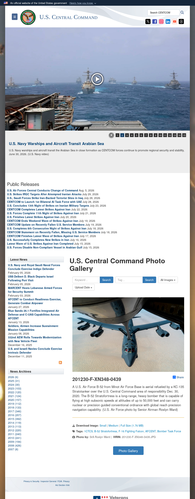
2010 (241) (14, 438)
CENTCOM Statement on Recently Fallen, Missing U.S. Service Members (53, 232)
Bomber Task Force (169, 431)
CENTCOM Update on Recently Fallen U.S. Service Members (46, 224)
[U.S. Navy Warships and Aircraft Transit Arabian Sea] (97, 79)
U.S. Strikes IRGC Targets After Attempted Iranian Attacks (44, 194)
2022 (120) (14, 392)
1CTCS (88, 431)
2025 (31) (14, 381)
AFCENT (150, 431)
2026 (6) (13, 377)
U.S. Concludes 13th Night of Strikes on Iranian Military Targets (48, 205)
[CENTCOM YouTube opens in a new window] (175, 21)
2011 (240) (14, 434)
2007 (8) (13, 449)
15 (184, 135)
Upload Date (83, 287)
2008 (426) (14, 445)
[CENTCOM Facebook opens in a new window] (155, 21)
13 (174, 135)
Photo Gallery (128, 450)
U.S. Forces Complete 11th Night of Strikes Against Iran (43, 213)
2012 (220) (14, 430)
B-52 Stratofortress (105, 431)
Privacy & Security (31, 481)
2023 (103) (14, 388)
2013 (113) (14, 426)
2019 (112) (14, 403)
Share (180, 377)
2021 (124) (14, 396)
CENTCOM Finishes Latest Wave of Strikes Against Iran (43, 236)
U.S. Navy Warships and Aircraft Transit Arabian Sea (56, 143)
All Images (167, 280)
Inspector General (48, 481)
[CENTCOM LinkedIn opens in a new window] (168, 21)
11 (165, 135)
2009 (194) (14, 441)
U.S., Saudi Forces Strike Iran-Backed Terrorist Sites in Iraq (45, 198)
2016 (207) (14, 415)
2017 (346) (14, 411)
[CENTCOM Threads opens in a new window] (181, 21)
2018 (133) (14, 407)
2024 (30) (14, 384)
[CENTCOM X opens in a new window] (148, 21)
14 (179, 135)
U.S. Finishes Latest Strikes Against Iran (33, 217)
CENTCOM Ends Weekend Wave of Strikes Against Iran (42, 221)
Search (106, 280)
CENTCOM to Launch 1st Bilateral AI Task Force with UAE (44, 202)
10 (160, 135)
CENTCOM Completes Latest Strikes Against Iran (38, 209)
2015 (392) (14, 419)
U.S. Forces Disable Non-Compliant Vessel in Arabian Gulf (44, 247)
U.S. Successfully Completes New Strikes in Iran (38, 240)
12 (170, 135)
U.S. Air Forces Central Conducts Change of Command (42, 190)
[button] (83, 3)
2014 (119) (14, 422)
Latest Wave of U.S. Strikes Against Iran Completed (40, 243)
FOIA (60, 481)
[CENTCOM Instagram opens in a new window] (161, 21)
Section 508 (64, 485)
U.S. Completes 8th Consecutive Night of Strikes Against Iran (46, 228)
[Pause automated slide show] (111, 135)
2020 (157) (14, 400)
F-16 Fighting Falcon (131, 431)
